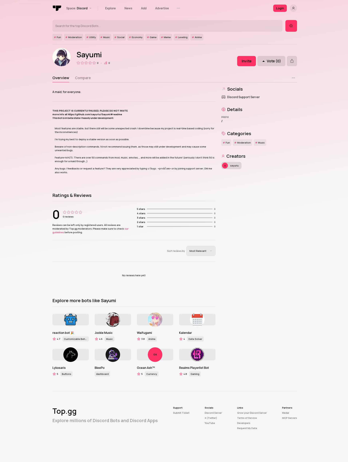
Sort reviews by (176, 251)
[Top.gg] (57, 8)
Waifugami (144, 333)
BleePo (99, 368)
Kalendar (185, 333)
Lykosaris (59, 368)
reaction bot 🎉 (63, 333)
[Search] (291, 26)
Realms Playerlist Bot (194, 368)
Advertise (162, 8)
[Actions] (293, 77)
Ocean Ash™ (146, 368)
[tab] (60, 77)
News (128, 8)
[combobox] (200, 251)
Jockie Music (103, 333)
